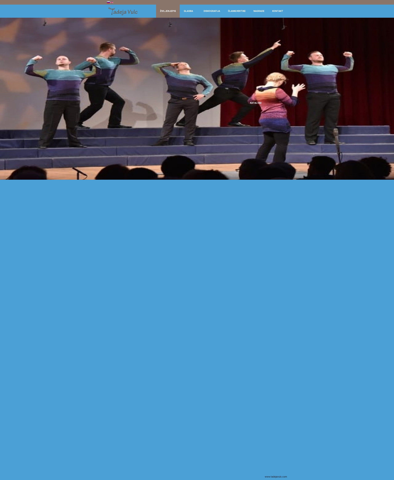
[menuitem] (168, 11)
